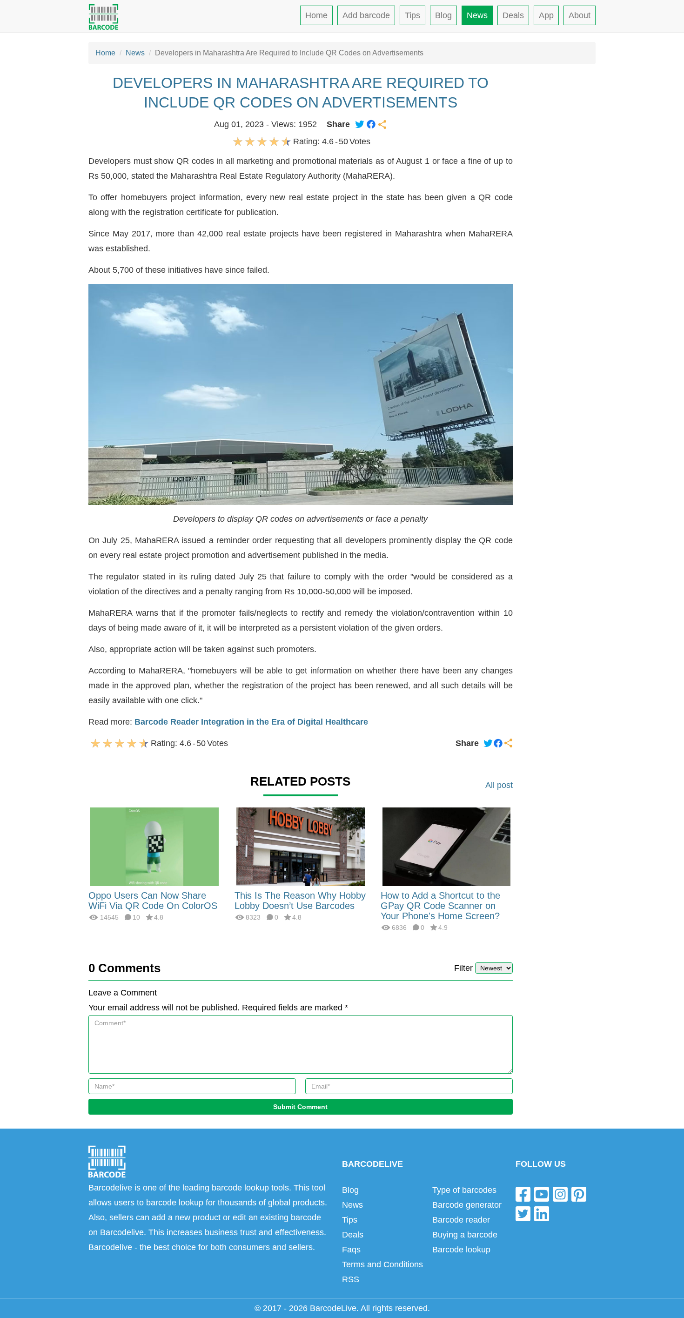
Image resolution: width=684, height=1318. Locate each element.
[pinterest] (578, 1194)
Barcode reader (461, 1219)
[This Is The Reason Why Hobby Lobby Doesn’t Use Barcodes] (301, 846)
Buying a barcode (464, 1234)
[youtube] (541, 1194)
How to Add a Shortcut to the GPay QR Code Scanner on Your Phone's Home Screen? (440, 905)
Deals (513, 15)
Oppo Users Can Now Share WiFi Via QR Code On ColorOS (152, 900)
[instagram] (560, 1194)
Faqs (351, 1249)
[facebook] (523, 1194)
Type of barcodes (464, 1190)
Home (316, 15)
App (546, 15)
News (477, 15)
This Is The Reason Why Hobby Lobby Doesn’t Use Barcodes (300, 900)
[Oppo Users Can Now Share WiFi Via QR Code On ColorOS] (154, 846)
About (579, 15)
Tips (412, 15)
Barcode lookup (461, 1249)
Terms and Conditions (382, 1264)
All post (499, 785)
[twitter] (523, 1213)
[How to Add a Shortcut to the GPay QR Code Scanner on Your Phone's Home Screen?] (447, 846)
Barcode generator (467, 1205)
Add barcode (366, 15)
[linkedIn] (541, 1213)
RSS (350, 1279)
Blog (443, 15)
